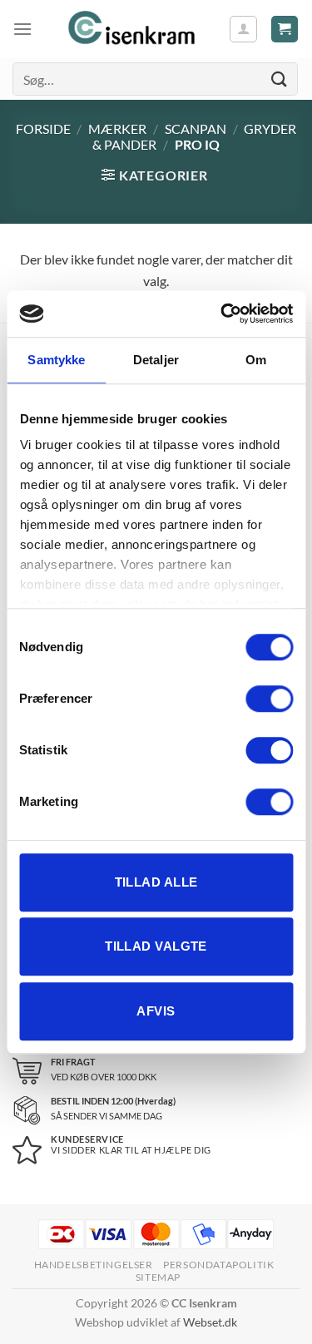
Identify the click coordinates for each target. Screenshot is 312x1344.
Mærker (117, 128)
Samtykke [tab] (56, 360)
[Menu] (22, 28)
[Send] (279, 78)
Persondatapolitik (218, 1264)
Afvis (155, 1011)
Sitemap (158, 1277)
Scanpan (195, 128)
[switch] (269, 698)
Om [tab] (255, 360)
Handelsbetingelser (93, 1264)
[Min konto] (243, 29)
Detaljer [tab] (156, 360)
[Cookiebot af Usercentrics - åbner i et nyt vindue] (222, 313)
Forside (43, 128)
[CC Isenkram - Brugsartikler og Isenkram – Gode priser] (130, 29)
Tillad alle (156, 882)
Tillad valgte (156, 946)
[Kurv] (285, 29)
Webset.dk (210, 1322)
